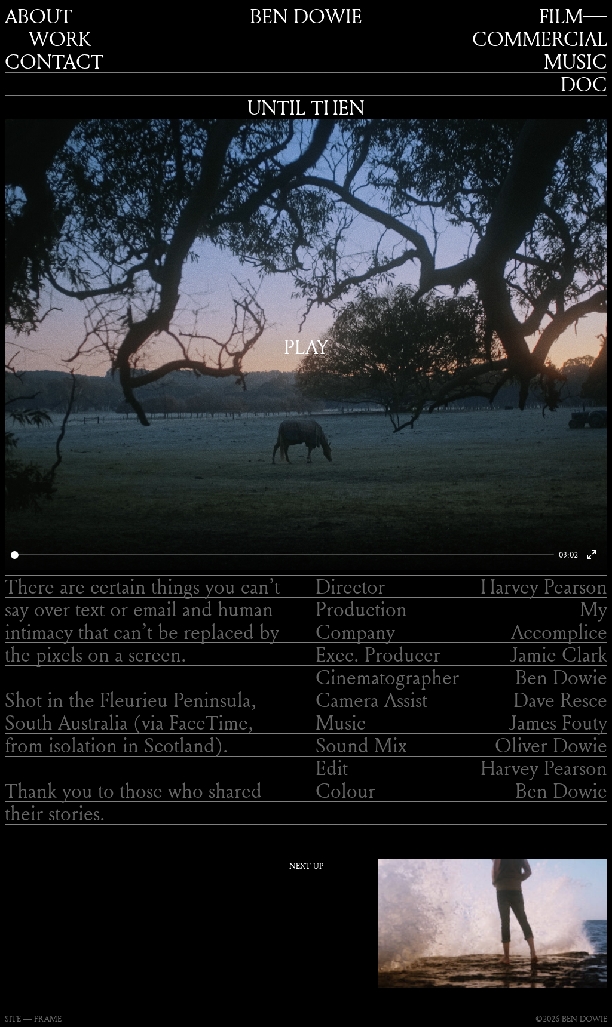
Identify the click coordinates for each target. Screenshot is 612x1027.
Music (575, 61)
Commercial (539, 39)
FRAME (48, 1018)
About (38, 16)
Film (561, 16)
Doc (584, 84)
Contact (54, 61)
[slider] (282, 555)
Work (60, 38)
